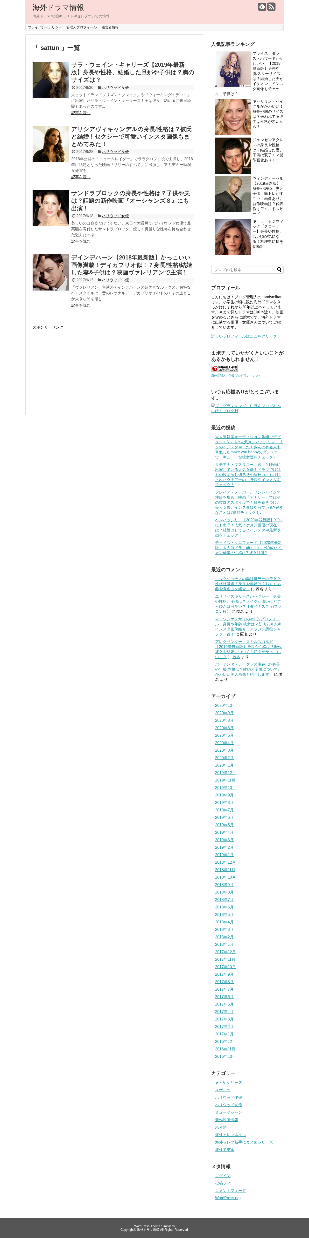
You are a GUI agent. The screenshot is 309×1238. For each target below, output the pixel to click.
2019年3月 (224, 840)
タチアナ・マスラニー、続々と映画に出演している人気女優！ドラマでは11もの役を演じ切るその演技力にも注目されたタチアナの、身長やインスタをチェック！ (248, 475)
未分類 (221, 1127)
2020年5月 (224, 735)
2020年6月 (224, 728)
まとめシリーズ (228, 1082)
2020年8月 (224, 720)
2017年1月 (224, 1034)
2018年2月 (224, 937)
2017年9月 (224, 974)
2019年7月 (224, 810)
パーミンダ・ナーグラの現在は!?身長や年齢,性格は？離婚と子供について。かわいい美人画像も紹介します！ (248, 669)
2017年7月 (224, 989)
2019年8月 (224, 803)
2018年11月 (225, 870)
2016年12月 (225, 1041)
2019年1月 (224, 855)
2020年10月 (225, 705)
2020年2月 (224, 758)
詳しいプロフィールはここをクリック (244, 336)
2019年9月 (224, 795)
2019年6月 (224, 817)
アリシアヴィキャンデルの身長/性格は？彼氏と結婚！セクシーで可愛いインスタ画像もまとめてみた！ (131, 136)
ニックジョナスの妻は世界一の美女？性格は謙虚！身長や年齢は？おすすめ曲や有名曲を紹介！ (248, 584)
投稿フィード (226, 1183)
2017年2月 (224, 1027)
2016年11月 (225, 1049)
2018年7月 (224, 900)
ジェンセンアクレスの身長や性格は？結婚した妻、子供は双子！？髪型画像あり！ (268, 150)
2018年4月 (224, 922)
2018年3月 (224, 929)
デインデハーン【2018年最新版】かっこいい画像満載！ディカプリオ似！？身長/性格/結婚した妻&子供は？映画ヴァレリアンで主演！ (131, 265)
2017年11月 (225, 959)
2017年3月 (224, 1019)
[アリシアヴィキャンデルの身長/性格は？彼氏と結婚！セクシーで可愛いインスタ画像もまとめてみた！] (51, 149)
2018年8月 (224, 892)
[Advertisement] (73, 363)
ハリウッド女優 (115, 88)
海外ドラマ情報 (58, 7)
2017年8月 (224, 982)
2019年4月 (224, 832)
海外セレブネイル (230, 1135)
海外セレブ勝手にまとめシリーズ (244, 1142)
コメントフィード (230, 1191)
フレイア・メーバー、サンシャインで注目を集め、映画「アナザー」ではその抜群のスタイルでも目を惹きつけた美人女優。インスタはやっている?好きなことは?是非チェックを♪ (249, 502)
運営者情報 (110, 27)
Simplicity (168, 1226)
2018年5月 (224, 915)
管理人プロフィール (81, 27)
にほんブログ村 (224, 411)
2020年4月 (224, 743)
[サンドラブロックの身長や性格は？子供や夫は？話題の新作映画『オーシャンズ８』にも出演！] (51, 213)
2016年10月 (225, 1056)
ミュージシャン (228, 1112)
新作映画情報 (226, 1120)
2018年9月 (224, 885)
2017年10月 (225, 967)
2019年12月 (225, 773)
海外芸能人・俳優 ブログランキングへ (236, 375)
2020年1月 (224, 765)
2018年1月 (224, 944)
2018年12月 (225, 862)
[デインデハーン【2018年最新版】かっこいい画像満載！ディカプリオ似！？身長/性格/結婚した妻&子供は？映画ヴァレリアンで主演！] (51, 277)
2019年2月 (224, 847)
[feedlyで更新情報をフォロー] (262, 8)
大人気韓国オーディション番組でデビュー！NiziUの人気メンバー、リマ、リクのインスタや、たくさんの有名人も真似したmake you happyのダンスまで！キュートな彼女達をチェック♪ (249, 447)
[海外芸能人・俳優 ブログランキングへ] (224, 371)
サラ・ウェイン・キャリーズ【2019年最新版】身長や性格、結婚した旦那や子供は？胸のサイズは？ (132, 72)
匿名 (236, 657)
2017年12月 (225, 952)
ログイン (223, 1176)
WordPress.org (228, 1198)
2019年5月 (224, 825)
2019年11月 (225, 780)
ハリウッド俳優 (115, 280)
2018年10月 (225, 877)
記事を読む (81, 113)
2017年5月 (224, 1004)
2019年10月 (225, 788)
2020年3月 (224, 750)
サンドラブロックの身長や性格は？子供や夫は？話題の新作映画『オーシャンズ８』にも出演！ (130, 200)
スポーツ (223, 1090)
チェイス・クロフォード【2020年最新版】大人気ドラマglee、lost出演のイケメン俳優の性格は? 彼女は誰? (249, 548)
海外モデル (224, 1150)
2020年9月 (224, 713)
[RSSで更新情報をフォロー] (271, 8)
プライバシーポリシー (45, 27)
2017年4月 (224, 1012)
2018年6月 (224, 907)
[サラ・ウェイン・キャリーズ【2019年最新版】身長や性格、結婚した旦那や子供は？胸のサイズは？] (51, 85)
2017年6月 (224, 997)
